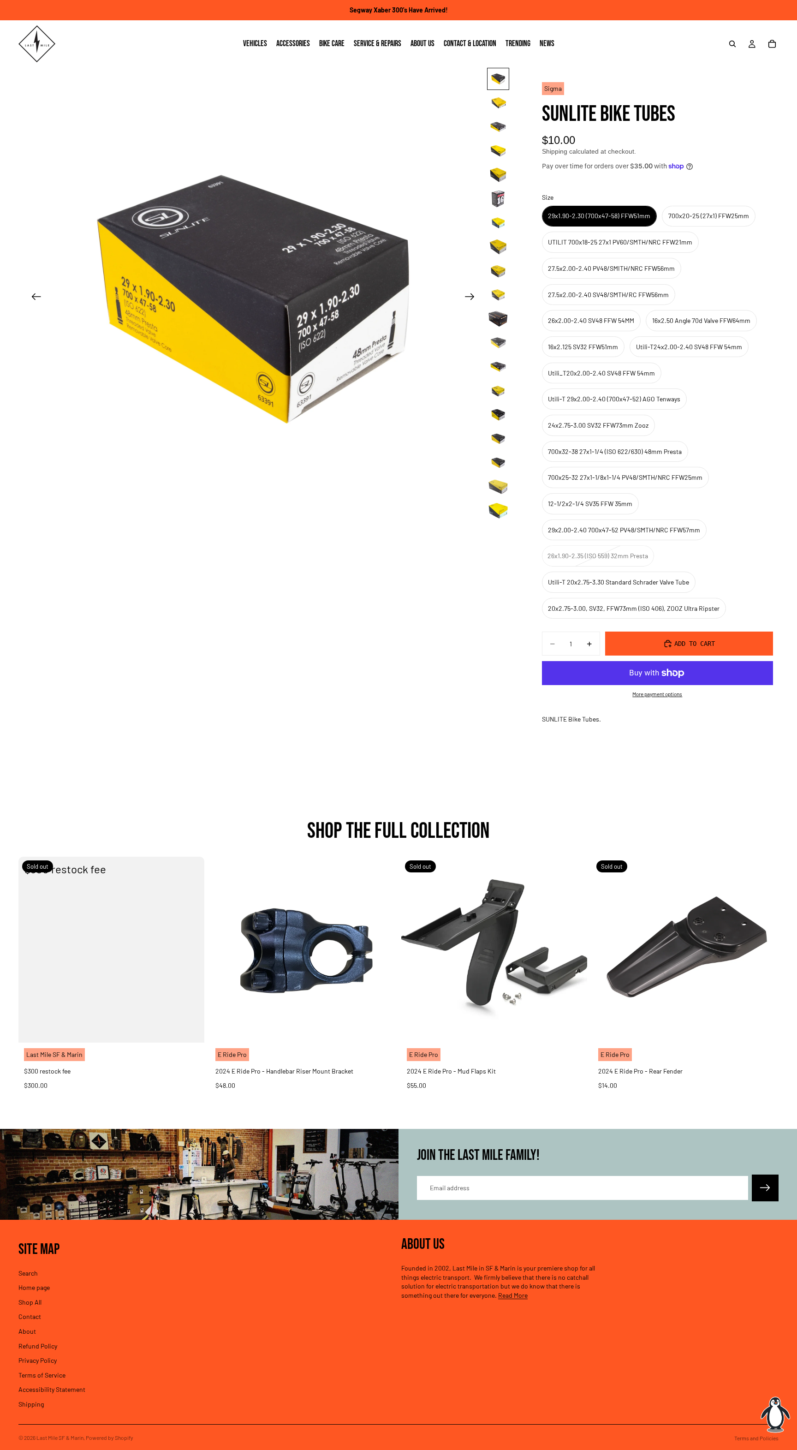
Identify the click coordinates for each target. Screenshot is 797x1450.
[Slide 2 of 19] (498, 103)
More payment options (657, 694)
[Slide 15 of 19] (498, 415)
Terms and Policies (756, 1438)
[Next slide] (472, 297)
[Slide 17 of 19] (498, 463)
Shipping (31, 1404)
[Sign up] (765, 1188)
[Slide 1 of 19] (498, 79)
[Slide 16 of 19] (498, 439)
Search (28, 1273)
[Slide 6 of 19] (498, 199)
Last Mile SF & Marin (59, 1437)
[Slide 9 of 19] (498, 271)
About (27, 1331)
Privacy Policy (37, 1360)
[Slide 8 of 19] (498, 247)
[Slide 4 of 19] (498, 151)
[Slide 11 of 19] (498, 319)
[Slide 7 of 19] (498, 223)
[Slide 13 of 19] (498, 367)
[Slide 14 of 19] (498, 391)
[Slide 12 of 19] (498, 343)
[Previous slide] (33, 297)
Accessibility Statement (51, 1389)
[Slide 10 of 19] (498, 295)
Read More (513, 1295)
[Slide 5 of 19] (498, 175)
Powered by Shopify (109, 1437)
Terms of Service (41, 1375)
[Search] (732, 44)
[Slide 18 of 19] (498, 487)
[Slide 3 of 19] (498, 127)
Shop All (30, 1302)
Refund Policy (37, 1345)
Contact (29, 1316)
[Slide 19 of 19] (498, 511)
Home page (34, 1287)
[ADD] (381, 1028)
